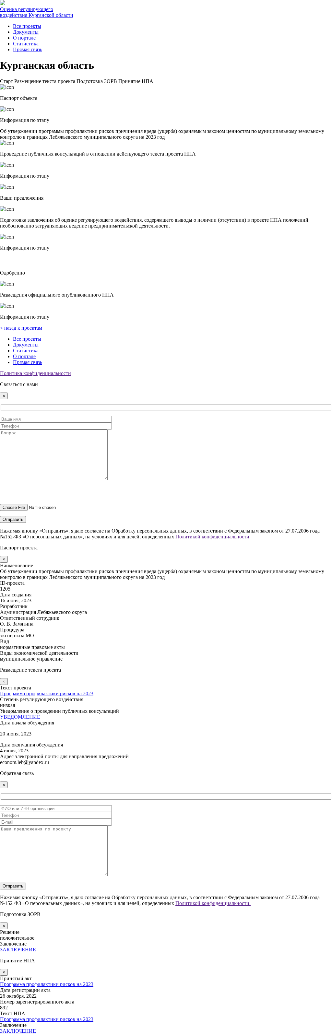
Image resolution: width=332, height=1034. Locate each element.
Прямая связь (27, 49)
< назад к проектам (21, 328)
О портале (24, 38)
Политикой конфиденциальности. (213, 536)
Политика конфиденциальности (35, 373)
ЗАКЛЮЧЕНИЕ (18, 949)
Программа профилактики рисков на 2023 (46, 693)
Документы (26, 32)
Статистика (26, 43)
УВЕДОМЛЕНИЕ (20, 717)
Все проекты (27, 26)
